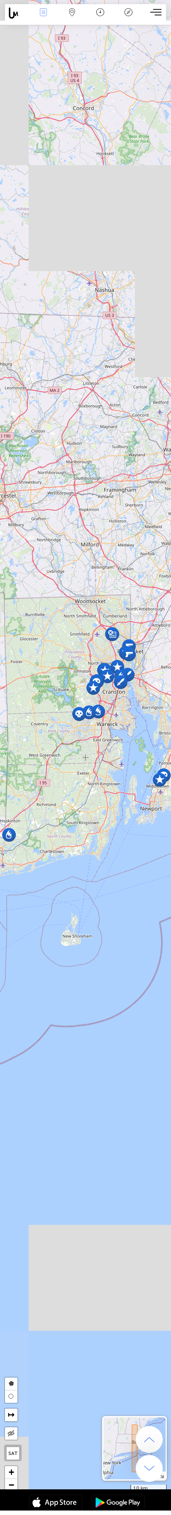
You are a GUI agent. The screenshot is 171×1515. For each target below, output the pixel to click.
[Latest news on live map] (17, 13)
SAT (13, 1453)
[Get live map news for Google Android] (118, 1503)
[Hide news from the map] (11, 1433)
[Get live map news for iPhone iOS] (55, 1503)
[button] (79, 714)
